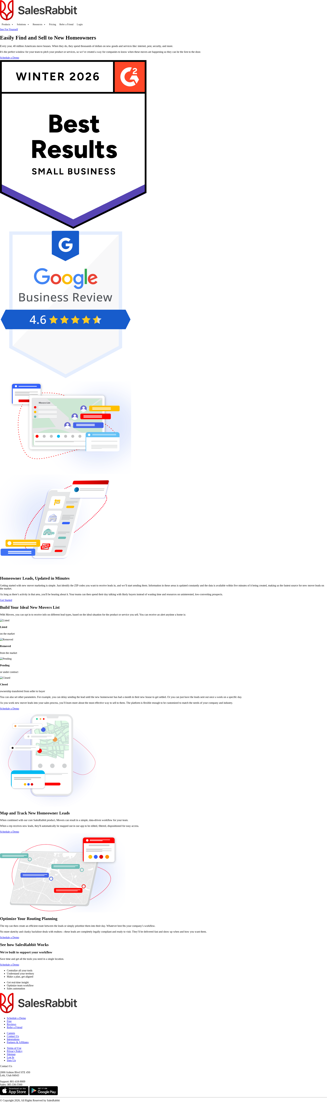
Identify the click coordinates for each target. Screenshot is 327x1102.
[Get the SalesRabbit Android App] (43, 1094)
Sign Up (11, 1060)
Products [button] (6, 24)
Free (9, 1021)
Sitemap (11, 1054)
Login (80, 24)
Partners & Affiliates (18, 1042)
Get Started (6, 600)
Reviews (11, 1024)
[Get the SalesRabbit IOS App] (14, 1094)
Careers (11, 1033)
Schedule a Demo (9, 57)
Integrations (13, 1039)
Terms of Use (14, 1048)
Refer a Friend (66, 24)
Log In (10, 1057)
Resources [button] (37, 24)
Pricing (52, 24)
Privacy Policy (14, 1051)
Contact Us (13, 1036)
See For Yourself (9, 29)
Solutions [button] (21, 24)
